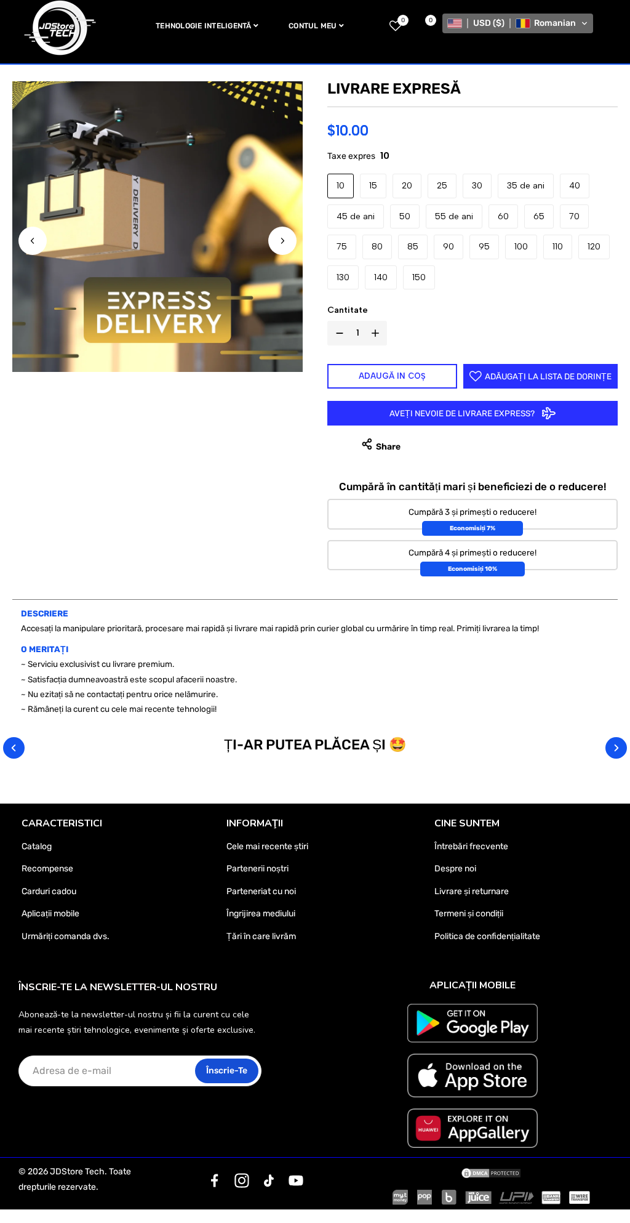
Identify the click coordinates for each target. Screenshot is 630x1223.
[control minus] (337, 333)
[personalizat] (214, 1180)
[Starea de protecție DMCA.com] (491, 1172)
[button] (517, 23)
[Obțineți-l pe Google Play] (472, 1023)
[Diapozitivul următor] (282, 241)
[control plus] (378, 333)
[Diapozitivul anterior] (32, 241)
